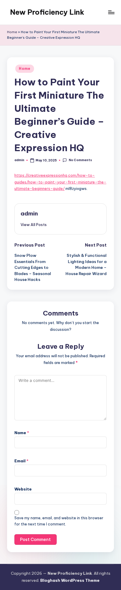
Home (12, 32)
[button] (34, 224)
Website (23, 489)
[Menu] (111, 12)
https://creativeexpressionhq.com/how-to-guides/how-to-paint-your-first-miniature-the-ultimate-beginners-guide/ (60, 182)
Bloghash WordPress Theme (70, 580)
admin (29, 213)
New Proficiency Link (47, 12)
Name (21, 432)
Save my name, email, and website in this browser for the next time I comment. (58, 521)
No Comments (80, 160)
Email (21, 460)
